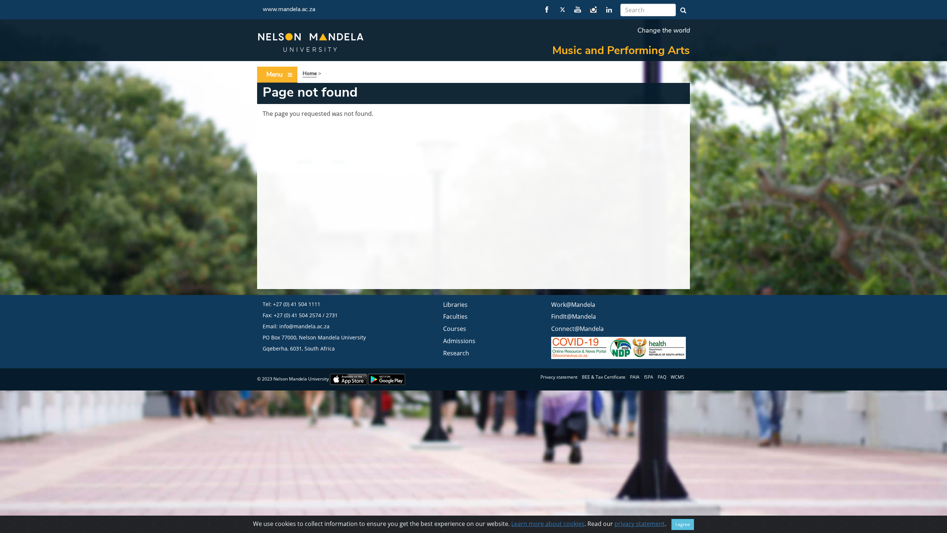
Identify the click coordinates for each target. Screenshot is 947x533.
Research (456, 353)
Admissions (459, 341)
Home (310, 73)
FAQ (662, 377)
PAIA (635, 377)
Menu (274, 74)
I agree (682, 524)
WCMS (677, 377)
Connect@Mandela (577, 329)
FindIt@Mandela (573, 316)
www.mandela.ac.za (289, 9)
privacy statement (639, 524)
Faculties (455, 316)
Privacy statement (558, 377)
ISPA (648, 377)
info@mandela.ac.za (304, 326)
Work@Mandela (573, 305)
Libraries (455, 305)
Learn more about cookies (547, 524)
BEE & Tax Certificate (604, 377)
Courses (454, 329)
